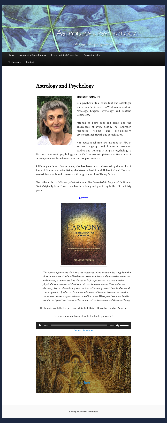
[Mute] (117, 325)
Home (11, 55)
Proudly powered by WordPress (83, 411)
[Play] (40, 325)
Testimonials (14, 62)
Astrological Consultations (33, 55)
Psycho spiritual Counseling (65, 55)
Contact (30, 62)
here (87, 383)
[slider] (124, 325)
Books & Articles (92, 55)
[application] (83, 325)
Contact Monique (83, 330)
